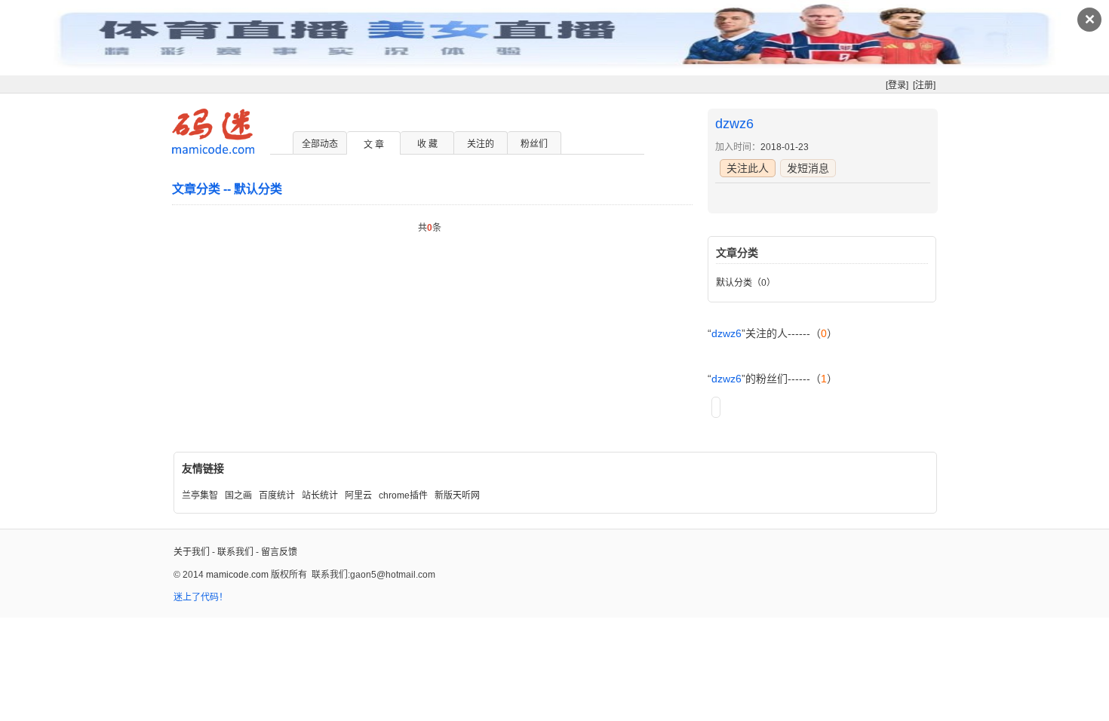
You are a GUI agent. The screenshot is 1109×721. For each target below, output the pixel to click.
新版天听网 (457, 495)
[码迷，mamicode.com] (213, 151)
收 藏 (427, 144)
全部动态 (320, 144)
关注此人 (748, 168)
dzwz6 (734, 123)
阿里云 (358, 495)
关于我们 (192, 552)
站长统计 (320, 495)
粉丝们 (534, 144)
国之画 (238, 495)
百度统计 (277, 495)
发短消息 (808, 168)
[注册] (924, 85)
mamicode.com (237, 574)
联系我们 (235, 552)
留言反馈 (279, 552)
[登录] (897, 85)
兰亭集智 (200, 495)
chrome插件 (403, 495)
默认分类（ (738, 283)
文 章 (374, 145)
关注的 (480, 144)
